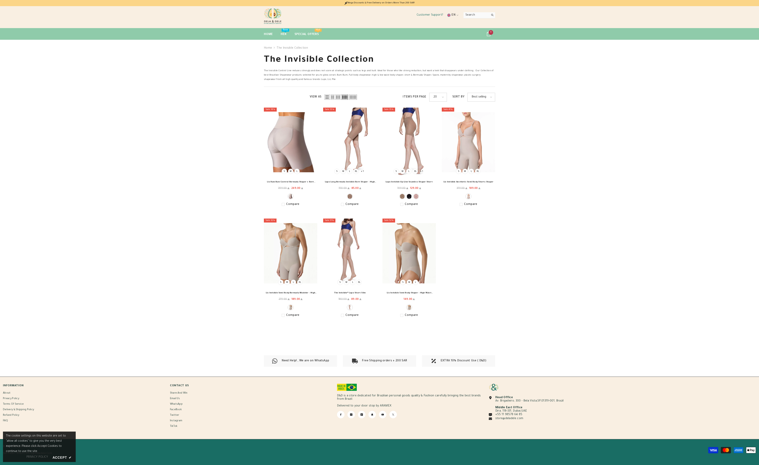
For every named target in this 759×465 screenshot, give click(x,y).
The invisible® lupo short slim (350, 293)
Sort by (458, 97)
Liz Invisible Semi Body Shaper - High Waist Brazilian (409, 293)
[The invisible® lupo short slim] (350, 253)
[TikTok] (361, 414)
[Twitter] (393, 414)
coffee (350, 196)
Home (268, 48)
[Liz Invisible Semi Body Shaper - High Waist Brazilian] (409, 253)
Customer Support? (430, 15)
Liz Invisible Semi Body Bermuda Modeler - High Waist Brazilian (290, 293)
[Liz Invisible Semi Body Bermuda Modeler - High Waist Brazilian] (290, 253)
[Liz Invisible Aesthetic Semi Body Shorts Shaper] (468, 142)
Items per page (414, 97)
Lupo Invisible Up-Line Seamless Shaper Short (409, 182)
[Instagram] (351, 414)
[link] (379, 361)
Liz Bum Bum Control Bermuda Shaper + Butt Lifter (290, 182)
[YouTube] (382, 414)
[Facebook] (341, 414)
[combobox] (476, 15)
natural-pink (416, 196)
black (409, 196)
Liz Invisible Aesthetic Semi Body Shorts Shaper (468, 182)
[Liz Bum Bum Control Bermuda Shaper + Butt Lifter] (290, 142)
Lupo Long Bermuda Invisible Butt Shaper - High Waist (350, 182)
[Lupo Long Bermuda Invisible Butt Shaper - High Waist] (350, 142)
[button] (327, 97)
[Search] (479, 15)
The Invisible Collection (292, 48)
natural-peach (291, 196)
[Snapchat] (372, 414)
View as (316, 97)
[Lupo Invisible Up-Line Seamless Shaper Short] (409, 142)
